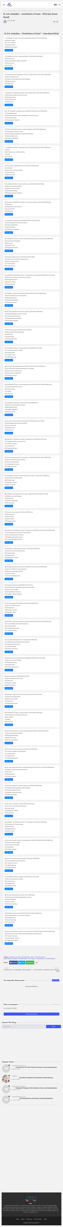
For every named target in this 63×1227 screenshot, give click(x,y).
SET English (31, 958)
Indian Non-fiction (40, 957)
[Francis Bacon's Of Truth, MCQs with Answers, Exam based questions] (6, 1068)
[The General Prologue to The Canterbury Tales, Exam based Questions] (6, 1089)
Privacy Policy (38, 1219)
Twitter (22, 962)
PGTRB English (23, 958)
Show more (55, 980)
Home (4, 10)
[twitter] (30, 1197)
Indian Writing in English (11, 958)
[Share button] (37, 962)
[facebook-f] (28, 1197)
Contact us (29, 1219)
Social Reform (40, 958)
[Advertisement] (33, 28)
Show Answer (9, 50)
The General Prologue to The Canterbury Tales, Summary (36, 1078)
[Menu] (4, 4)
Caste (32, 957)
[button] (55, 5)
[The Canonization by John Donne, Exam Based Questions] (6, 1099)
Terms (45, 1219)
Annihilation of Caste (15, 957)
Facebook (14, 962)
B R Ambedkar (25, 957)
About (22, 1219)
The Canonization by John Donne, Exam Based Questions (36, 1098)
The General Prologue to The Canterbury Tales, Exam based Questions (36, 1088)
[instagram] (35, 1197)
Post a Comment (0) (31, 1014)
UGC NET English (12, 10)
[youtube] (33, 1197)
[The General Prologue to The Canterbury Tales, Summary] (6, 1079)
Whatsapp (30, 962)
